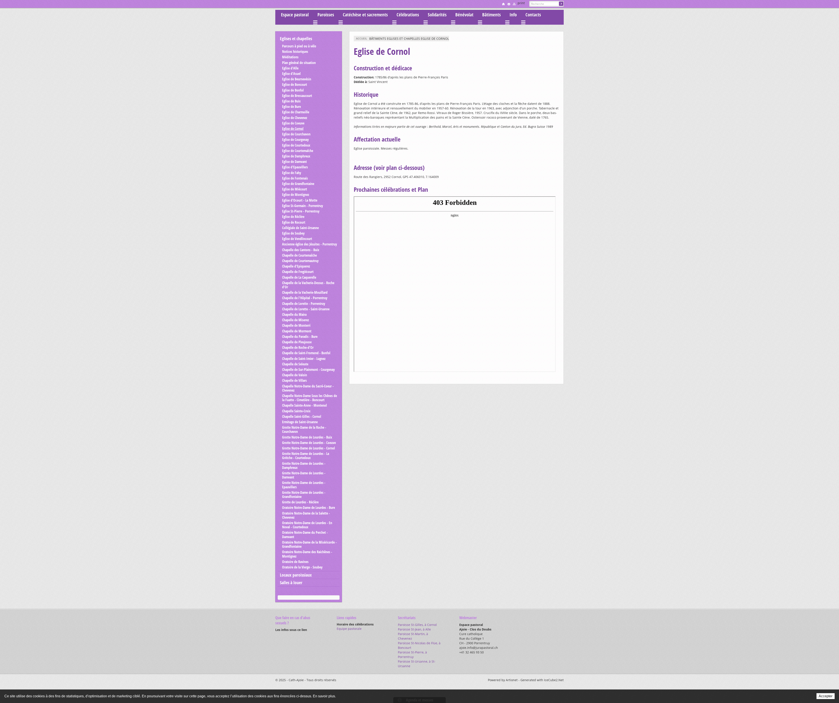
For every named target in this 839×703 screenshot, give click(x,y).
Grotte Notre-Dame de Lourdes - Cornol (308, 448)
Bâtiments (491, 15)
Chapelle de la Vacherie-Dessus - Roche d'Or (308, 284)
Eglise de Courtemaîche (297, 150)
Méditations (290, 57)
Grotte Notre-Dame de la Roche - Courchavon (304, 429)
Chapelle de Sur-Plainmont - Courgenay (308, 369)
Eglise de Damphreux (296, 156)
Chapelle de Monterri (296, 325)
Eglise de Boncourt (294, 84)
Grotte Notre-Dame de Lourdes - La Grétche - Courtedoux (305, 455)
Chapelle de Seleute (295, 364)
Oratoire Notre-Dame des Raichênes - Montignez (307, 553)
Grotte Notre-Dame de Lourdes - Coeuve (309, 442)
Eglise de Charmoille (295, 112)
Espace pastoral (295, 15)
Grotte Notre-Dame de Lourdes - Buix (307, 437)
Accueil (361, 38)
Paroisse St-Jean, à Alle (414, 629)
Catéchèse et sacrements (365, 15)
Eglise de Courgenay (295, 139)
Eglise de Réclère (293, 216)
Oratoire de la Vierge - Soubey (302, 567)
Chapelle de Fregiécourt (298, 271)
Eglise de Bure (291, 106)
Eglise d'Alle (290, 68)
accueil (503, 4)
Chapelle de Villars (294, 380)
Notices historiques (295, 51)
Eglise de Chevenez (294, 117)
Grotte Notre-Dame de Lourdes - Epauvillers (303, 484)
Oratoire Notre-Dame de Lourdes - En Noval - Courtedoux (307, 524)
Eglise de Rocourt (293, 222)
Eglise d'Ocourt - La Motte (299, 200)
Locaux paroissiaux (296, 575)
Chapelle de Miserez (295, 320)
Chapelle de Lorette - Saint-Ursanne (305, 309)
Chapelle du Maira (294, 314)
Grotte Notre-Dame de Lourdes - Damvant (303, 475)
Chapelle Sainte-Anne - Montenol (304, 405)
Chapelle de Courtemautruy (300, 260)
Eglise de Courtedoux (296, 145)
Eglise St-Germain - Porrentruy (302, 205)
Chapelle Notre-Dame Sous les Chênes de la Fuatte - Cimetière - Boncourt (309, 397)
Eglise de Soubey (293, 233)
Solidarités (437, 15)
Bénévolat (464, 15)
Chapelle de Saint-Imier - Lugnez (304, 358)
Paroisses (325, 15)
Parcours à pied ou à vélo (299, 46)
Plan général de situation (299, 62)
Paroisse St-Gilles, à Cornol (417, 625)
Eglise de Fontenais (295, 178)
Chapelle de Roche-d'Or (298, 347)
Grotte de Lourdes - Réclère (300, 502)
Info (513, 15)
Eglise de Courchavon (296, 134)
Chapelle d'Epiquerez (296, 266)
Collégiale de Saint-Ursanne (300, 227)
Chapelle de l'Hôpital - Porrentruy (304, 297)
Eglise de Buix (291, 101)
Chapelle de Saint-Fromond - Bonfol (306, 353)
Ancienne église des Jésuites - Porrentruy (309, 244)
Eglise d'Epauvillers (295, 167)
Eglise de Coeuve (293, 123)
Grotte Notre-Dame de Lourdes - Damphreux (303, 465)
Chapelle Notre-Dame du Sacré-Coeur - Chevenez (308, 388)
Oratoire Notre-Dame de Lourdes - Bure (308, 507)
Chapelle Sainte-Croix (296, 411)
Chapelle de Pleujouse (297, 342)
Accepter (825, 696)
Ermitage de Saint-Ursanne (300, 422)
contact (509, 4)
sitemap (514, 4)
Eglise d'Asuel (291, 73)
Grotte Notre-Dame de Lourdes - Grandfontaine (303, 494)
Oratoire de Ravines (295, 561)
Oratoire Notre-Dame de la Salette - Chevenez (306, 515)
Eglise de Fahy (291, 172)
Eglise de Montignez (295, 194)
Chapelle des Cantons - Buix (300, 249)
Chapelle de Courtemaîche (299, 255)
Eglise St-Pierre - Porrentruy (300, 211)
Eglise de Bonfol (293, 90)
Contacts (533, 15)
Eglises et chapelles (296, 38)
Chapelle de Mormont (296, 331)
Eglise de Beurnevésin (296, 79)
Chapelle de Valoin (294, 375)
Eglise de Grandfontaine (298, 183)
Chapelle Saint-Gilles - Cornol (301, 416)
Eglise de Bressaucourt (297, 95)
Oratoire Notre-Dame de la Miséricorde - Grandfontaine (309, 544)
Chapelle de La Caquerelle (299, 277)
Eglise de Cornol (292, 128)
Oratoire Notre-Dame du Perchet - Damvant (305, 534)
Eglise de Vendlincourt (297, 238)
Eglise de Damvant (294, 161)
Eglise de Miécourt (294, 189)
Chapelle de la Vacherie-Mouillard (305, 292)
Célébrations (408, 15)
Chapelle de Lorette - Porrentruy (303, 303)
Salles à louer (291, 583)
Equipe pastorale (349, 629)
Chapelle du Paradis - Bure (299, 336)
